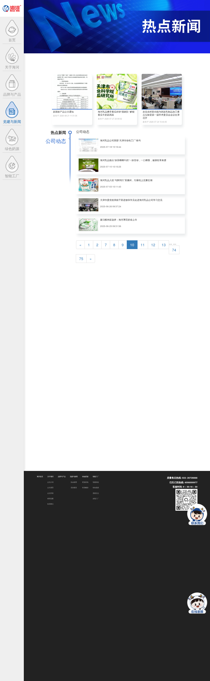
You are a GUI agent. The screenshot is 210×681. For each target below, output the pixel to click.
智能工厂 (96, 476)
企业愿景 (50, 487)
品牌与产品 (62, 476)
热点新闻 (74, 482)
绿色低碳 (96, 487)
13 (164, 244)
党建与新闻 (74, 476)
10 (132, 244)
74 (174, 249)
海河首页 (40, 476)
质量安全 (96, 493)
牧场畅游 (85, 487)
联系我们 (50, 504)
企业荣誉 (50, 493)
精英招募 (50, 498)
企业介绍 (50, 482)
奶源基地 (85, 482)
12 (153, 244)
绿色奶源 (85, 476)
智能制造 (96, 482)
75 (81, 258)
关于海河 (50, 476)
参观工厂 (96, 498)
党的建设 (74, 487)
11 (143, 244)
